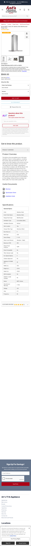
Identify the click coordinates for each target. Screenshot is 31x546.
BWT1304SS (7, 79)
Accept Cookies (22, 543)
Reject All (8, 543)
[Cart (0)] (28, 10)
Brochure (8, 189)
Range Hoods (15, 24)
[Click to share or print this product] (26, 33)
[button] (2, 10)
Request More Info (16, 107)
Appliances (3, 24)
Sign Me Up (15, 484)
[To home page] (11, 9)
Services (4, 511)
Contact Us (4, 515)
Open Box (4, 508)
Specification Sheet (11, 192)
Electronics (4, 502)
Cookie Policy (13, 535)
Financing (4, 510)
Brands (3, 504)
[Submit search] (27, 16)
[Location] (20, 10)
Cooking (9, 24)
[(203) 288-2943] (24, 10)
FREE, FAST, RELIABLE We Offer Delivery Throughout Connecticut (17, 2)
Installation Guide (10, 196)
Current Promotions (7, 506)
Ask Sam (15, 125)
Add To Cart (15, 98)
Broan (8, 77)
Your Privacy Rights (15, 538)
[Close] (29, 528)
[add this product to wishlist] (26, 37)
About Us (4, 513)
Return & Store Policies (7, 517)
